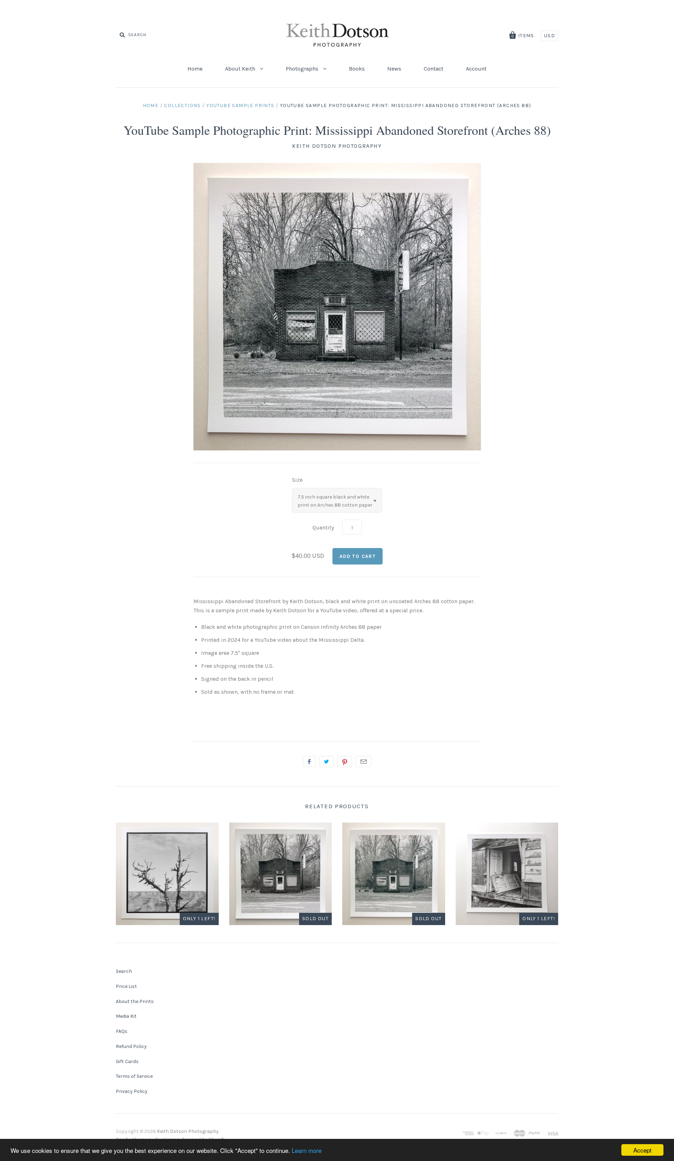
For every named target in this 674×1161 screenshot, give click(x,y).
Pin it (344, 761)
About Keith (241, 68)
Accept (642, 1150)
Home (195, 68)
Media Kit (126, 1016)
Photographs (303, 68)
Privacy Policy (131, 1091)
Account (476, 68)
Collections (182, 105)
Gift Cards (127, 1061)
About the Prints (135, 1001)
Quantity (323, 527)
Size (297, 479)
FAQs (121, 1031)
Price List (126, 986)
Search (124, 971)
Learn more (307, 1150)
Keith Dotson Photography (337, 146)
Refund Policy (131, 1046)
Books (357, 68)
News (394, 68)
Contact (433, 68)
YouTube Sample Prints (240, 105)
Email (363, 761)
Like (309, 761)
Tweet (326, 761)
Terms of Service (134, 1076)
